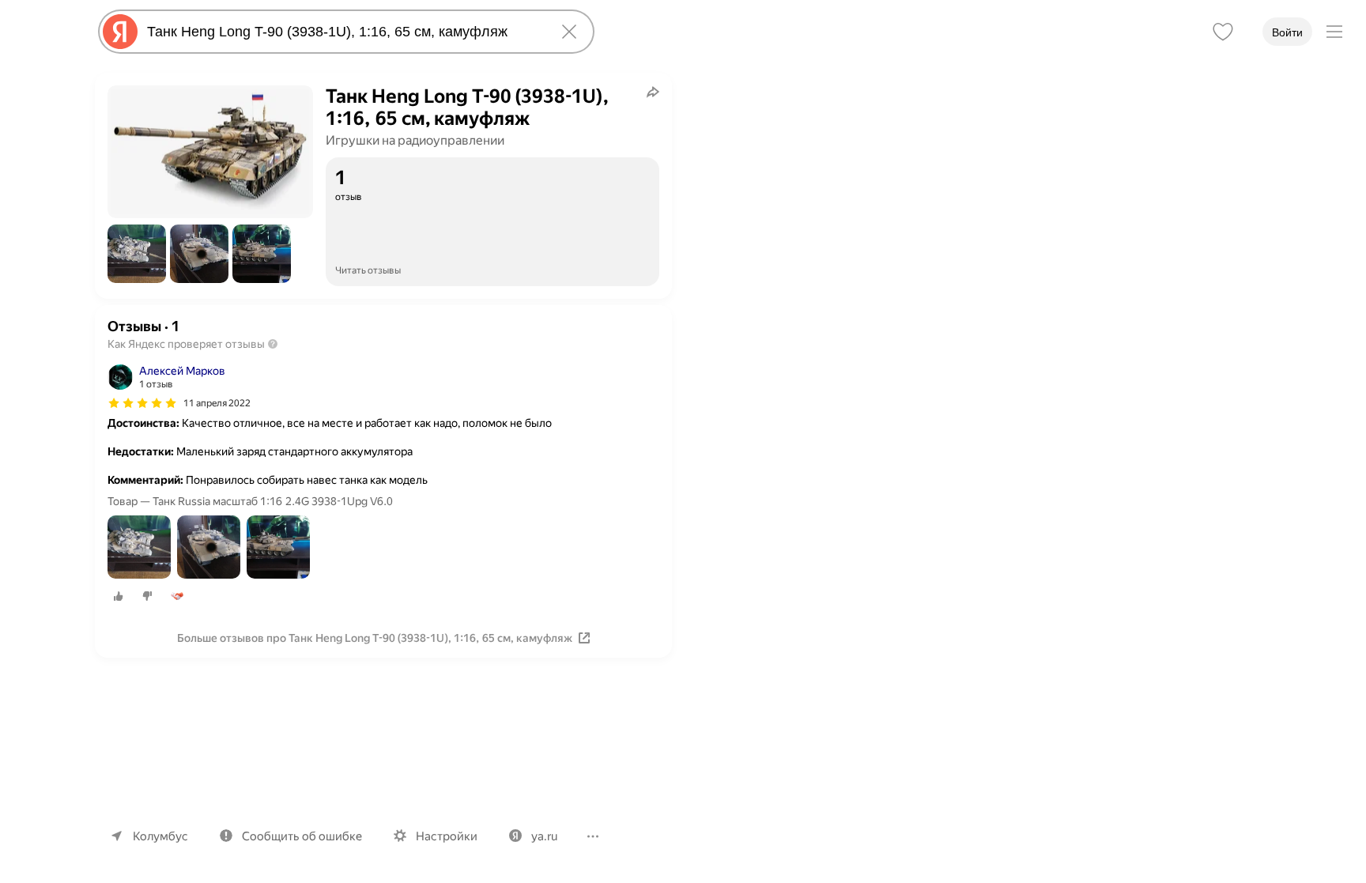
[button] (137, 254)
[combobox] (343, 31)
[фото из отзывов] (139, 548)
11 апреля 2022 (217, 403)
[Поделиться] (653, 91)
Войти (1287, 32)
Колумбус (160, 836)
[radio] (119, 596)
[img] (142, 403)
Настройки (446, 836)
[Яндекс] (120, 31)
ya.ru (544, 836)
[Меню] (1334, 31)
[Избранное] (1223, 31)
